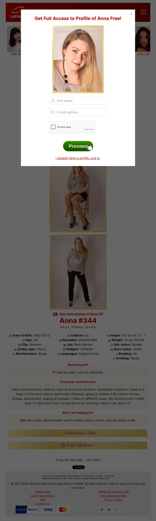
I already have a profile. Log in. (78, 158)
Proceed (78, 146)
